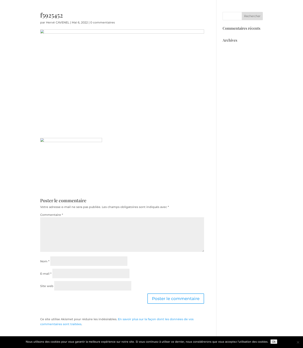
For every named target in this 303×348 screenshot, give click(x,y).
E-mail (46, 274)
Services (214, 18)
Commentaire (51, 215)
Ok (274, 341)
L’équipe (232, 18)
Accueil (197, 18)
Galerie (249, 18)
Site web (46, 286)
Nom (44, 261)
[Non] (298, 342)
